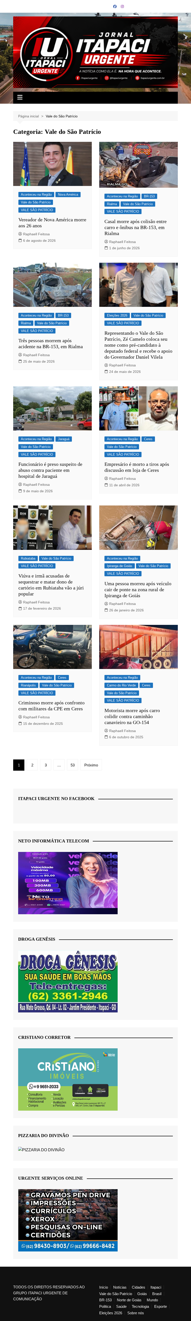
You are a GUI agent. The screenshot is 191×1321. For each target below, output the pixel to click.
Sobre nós (135, 1313)
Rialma (112, 204)
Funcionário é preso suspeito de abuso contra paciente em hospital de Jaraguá (50, 470)
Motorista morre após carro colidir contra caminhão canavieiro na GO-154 (132, 716)
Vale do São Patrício (35, 202)
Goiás (142, 1294)
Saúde (121, 1307)
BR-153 (149, 196)
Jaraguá (63, 439)
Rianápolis (28, 685)
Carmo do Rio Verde (121, 685)
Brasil (156, 1294)
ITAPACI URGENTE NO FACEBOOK (56, 798)
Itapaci (155, 1287)
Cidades (138, 1287)
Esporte (160, 1307)
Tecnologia (140, 1307)
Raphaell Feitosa (36, 234)
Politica (105, 1307)
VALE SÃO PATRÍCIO (37, 210)
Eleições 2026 (117, 315)
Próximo (91, 765)
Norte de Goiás (129, 1300)
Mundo (152, 1300)
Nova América (68, 194)
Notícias (120, 1287)
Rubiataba (28, 558)
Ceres (148, 439)
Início (103, 1287)
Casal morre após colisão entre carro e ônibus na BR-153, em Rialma (135, 227)
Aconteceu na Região (36, 194)
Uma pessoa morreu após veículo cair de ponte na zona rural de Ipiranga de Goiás (137, 589)
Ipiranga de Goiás (119, 566)
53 (73, 765)
